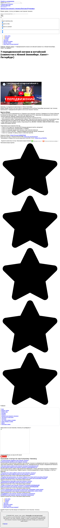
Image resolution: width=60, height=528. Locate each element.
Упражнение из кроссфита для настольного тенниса (16, 482)
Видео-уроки (7, 42)
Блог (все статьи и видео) (11, 44)
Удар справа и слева (7, 421)
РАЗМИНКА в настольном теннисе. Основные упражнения (17, 495)
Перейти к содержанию (7, 1)
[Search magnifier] (2, 16)
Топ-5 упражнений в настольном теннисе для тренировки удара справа (21, 491)
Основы (3, 413)
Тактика (6, 40)
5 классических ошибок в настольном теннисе (14, 461)
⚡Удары (6, 38)
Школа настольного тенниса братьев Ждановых (18, 8)
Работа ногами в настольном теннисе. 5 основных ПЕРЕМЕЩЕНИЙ (19, 486)
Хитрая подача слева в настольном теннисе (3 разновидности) (19, 467)
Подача (3, 414)
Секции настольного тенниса (9, 416)
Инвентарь (4, 412)
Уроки (3, 423)
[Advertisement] (30, 70)
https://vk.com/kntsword (31, 136)
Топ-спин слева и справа (8, 420)
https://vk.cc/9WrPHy (41, 138)
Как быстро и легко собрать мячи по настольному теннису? (18, 474)
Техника (3, 418)
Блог (2, 409)
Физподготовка (8, 41)
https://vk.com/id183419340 (18, 135)
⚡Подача (6, 37)
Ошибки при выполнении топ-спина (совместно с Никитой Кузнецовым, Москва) (24, 478)
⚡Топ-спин (7, 36)
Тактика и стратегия (7, 417)
